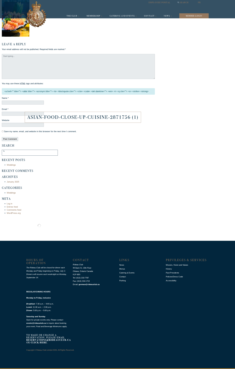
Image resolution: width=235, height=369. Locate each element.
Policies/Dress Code (174, 277)
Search (184, 2)
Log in (9, 204)
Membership (94, 16)
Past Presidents (172, 273)
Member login (194, 16)
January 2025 (13, 182)
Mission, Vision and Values (177, 265)
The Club (72, 16)
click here (39, 342)
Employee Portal (159, 2)
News (167, 16)
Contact (149, 16)
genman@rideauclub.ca (89, 284)
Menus (122, 269)
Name (5, 98)
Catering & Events (127, 273)
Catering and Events (122, 16)
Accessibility (171, 281)
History (169, 269)
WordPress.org (14, 213)
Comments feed (14, 210)
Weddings (11, 165)
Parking (122, 281)
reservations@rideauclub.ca (48, 340)
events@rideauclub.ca (36, 323)
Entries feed (12, 207)
